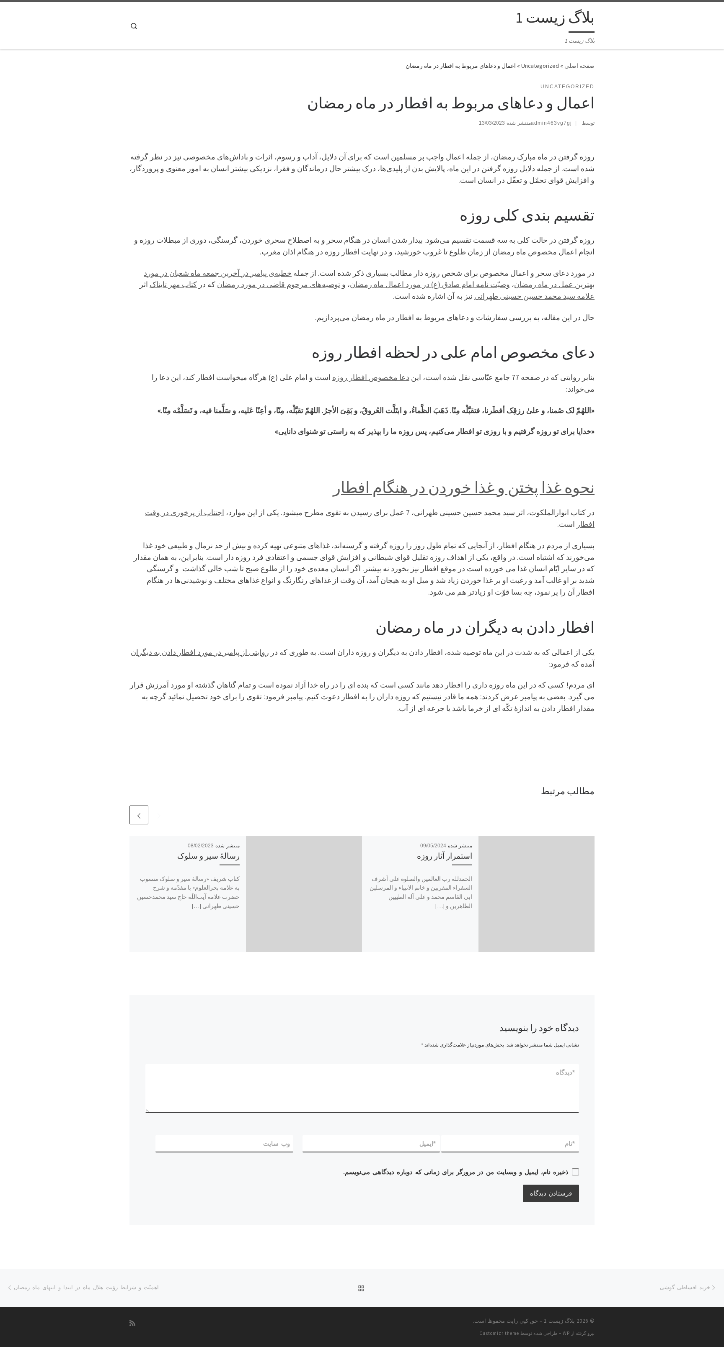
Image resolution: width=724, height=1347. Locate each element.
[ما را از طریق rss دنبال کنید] (132, 1323)
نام (570, 1143)
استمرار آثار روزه (444, 856)
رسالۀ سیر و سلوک (208, 856)
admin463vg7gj (551, 123)
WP (566, 1333)
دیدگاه (566, 1072)
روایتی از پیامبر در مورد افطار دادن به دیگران (200, 652)
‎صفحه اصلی (579, 65)
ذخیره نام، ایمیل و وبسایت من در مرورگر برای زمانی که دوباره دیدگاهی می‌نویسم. (456, 1171)
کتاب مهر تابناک (173, 284)
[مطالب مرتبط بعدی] (138, 815)
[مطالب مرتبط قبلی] (159, 815)
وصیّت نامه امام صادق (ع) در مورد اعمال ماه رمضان (430, 284)
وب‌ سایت (276, 1143)
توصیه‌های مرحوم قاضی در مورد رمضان (278, 284)
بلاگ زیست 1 (559, 1320)
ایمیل (428, 1143)
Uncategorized (540, 65)
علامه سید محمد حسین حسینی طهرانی (534, 296)
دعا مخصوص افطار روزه (370, 377)
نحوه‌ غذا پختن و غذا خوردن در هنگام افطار (464, 487)
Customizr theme (499, 1333)
